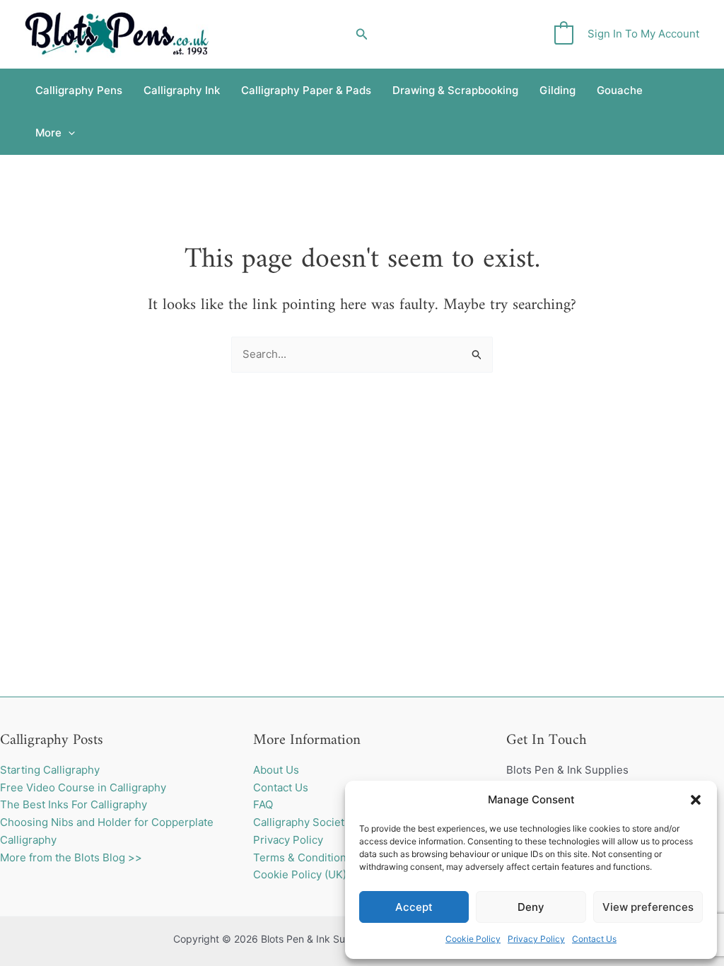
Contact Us (594, 938)
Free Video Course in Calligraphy (83, 787)
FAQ (263, 804)
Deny (531, 907)
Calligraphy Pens (78, 90)
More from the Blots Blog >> (71, 857)
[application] (68, 133)
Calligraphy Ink (182, 90)
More (48, 132)
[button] (696, 800)
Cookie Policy (473, 938)
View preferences (648, 907)
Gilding (557, 90)
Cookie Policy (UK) (299, 874)
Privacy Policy (536, 938)
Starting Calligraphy (50, 769)
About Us (276, 769)
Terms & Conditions (302, 857)
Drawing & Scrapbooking (455, 90)
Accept (414, 907)
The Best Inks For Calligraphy (73, 804)
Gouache (620, 90)
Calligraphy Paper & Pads (306, 90)
